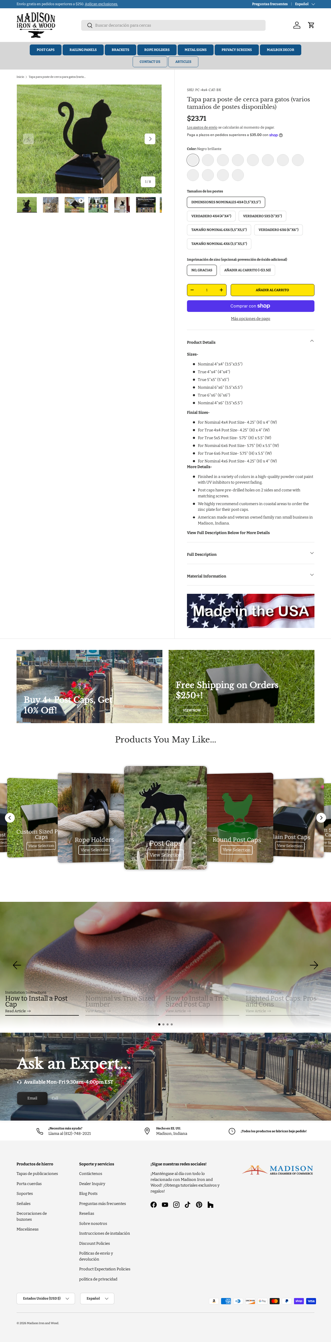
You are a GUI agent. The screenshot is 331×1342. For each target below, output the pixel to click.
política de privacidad (98, 1279)
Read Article (15, 1011)
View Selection (41, 845)
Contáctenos (90, 1173)
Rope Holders (157, 50)
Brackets (120, 50)
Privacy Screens (237, 50)
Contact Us (150, 62)
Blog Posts (88, 1193)
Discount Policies (94, 1243)
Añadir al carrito (272, 290)
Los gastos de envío (202, 127)
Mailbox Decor (280, 50)
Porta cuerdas (29, 1183)
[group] (165, 965)
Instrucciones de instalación (104, 1233)
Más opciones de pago (250, 318)
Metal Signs (196, 50)
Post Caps (46, 50)
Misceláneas (28, 1229)
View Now (192, 710)
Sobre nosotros (93, 1223)
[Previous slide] (10, 818)
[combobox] (173, 25)
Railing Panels (83, 50)
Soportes (25, 1193)
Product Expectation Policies (104, 1269)
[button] (159, 1024)
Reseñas (86, 1213)
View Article (95, 1011)
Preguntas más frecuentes (102, 1203)
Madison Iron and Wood (42, 1323)
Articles (183, 62)
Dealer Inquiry (92, 1183)
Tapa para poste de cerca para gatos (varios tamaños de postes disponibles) (58, 77)
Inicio (20, 77)
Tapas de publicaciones (37, 1173)
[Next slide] (321, 818)
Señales (24, 1203)
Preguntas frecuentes (270, 4)
